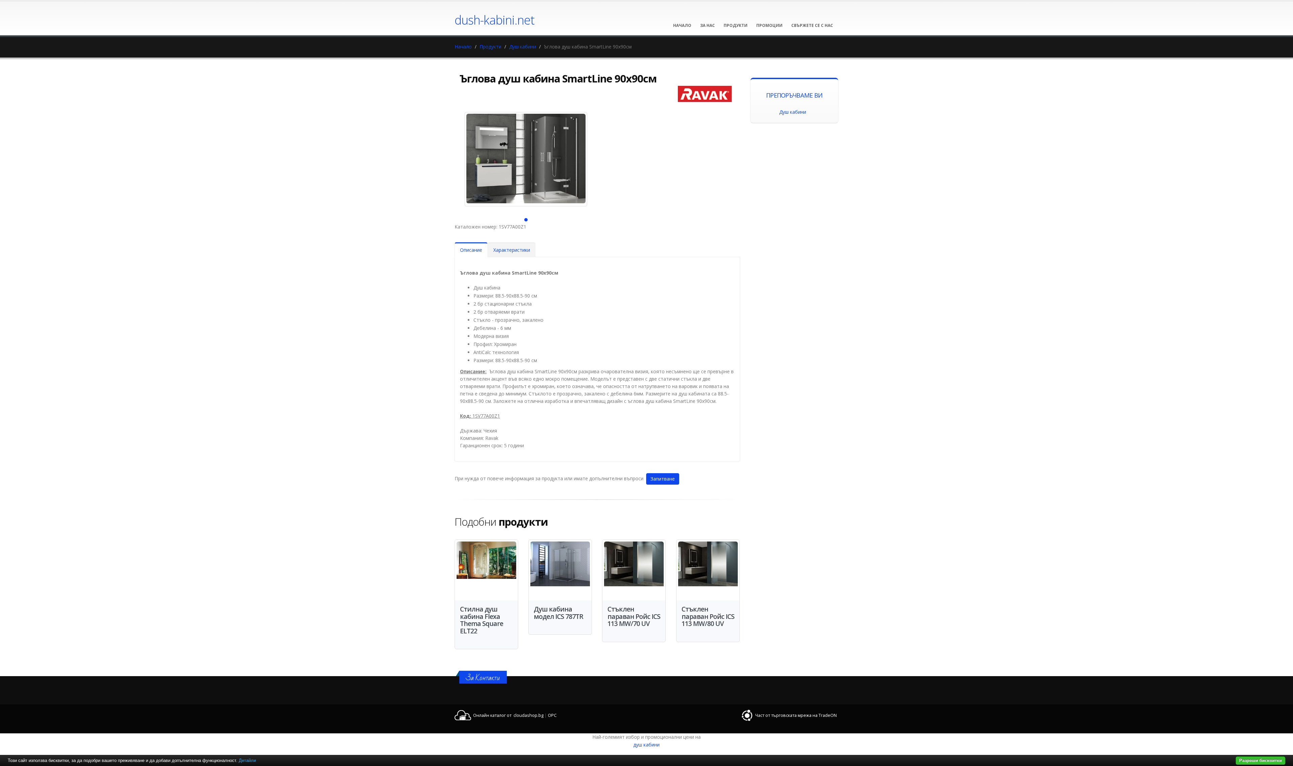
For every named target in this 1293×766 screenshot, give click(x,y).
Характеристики (511, 250)
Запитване (663, 479)
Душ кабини (522, 46)
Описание (471, 250)
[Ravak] (705, 94)
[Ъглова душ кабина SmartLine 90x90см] (526, 159)
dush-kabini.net (494, 19)
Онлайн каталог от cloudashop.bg (508, 715)
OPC (552, 715)
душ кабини (646, 744)
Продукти (490, 46)
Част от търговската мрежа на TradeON (796, 715)
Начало (463, 46)
